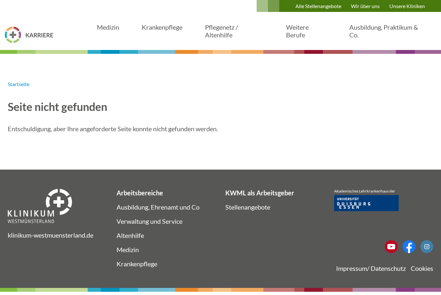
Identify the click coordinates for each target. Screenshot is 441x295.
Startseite (18, 84)
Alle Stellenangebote (318, 6)
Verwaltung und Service (149, 221)
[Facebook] (409, 246)
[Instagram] (426, 246)
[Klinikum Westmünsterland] (29, 35)
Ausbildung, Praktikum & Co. (383, 31)
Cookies (422, 268)
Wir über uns (365, 6)
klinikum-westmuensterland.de (50, 235)
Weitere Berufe (297, 31)
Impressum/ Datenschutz (371, 268)
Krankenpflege (162, 27)
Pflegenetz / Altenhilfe (221, 31)
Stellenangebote (247, 207)
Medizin (108, 27)
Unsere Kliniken (407, 6)
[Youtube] (391, 246)
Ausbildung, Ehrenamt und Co (158, 207)
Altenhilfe (130, 235)
